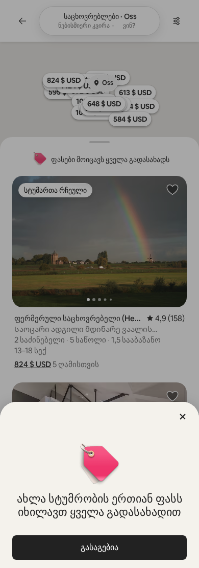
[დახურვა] (183, 417)
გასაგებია (99, 547)
